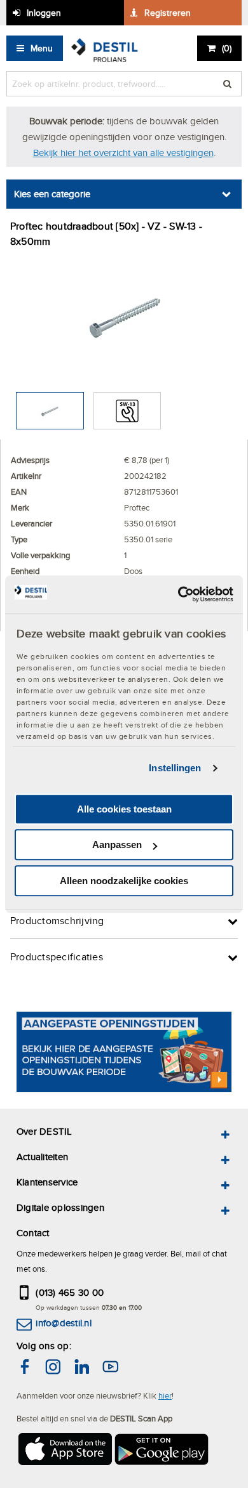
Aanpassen (117, 844)
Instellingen (175, 767)
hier (165, 1395)
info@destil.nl (63, 1322)
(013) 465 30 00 (70, 1292)
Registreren (167, 12)
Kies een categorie (52, 193)
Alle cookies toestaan (124, 809)
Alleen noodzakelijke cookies (124, 880)
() (226, 48)
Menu (42, 48)
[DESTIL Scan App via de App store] (64, 1451)
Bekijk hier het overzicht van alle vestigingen (123, 152)
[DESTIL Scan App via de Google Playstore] (162, 1451)
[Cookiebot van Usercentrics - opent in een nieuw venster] (178, 594)
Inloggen (44, 12)
